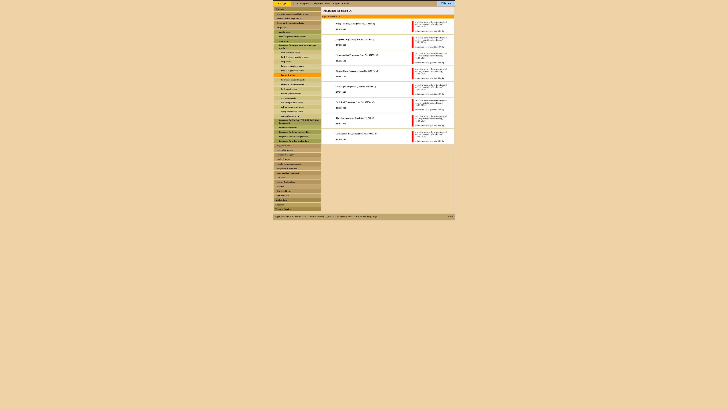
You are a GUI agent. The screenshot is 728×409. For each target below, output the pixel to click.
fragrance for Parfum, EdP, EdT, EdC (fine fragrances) (299, 121)
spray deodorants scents (292, 111)
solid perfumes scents (290, 52)
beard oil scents (288, 75)
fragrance (281, 27)
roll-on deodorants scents (292, 107)
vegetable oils (283, 145)
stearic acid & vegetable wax (290, 18)
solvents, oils (283, 195)
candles (280, 186)
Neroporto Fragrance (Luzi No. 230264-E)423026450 (355, 26)
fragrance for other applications (294, 141)
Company (279, 205)
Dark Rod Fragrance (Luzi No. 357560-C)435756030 (355, 105)
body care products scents (293, 80)
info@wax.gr (372, 217)
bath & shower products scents (295, 57)
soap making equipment (288, 173)
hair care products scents (292, 66)
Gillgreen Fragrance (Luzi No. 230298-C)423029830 (355, 42)
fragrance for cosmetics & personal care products (297, 46)
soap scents (284, 41)
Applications (281, 200)
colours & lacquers (285, 155)
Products (279, 9)
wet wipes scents (288, 98)
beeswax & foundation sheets (290, 23)
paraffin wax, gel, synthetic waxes (292, 14)
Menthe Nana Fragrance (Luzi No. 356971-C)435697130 (357, 74)
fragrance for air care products (293, 136)
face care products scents (292, 70)
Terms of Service (283, 209)
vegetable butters (285, 150)
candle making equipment (289, 164)
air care (281, 177)
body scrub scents (289, 89)
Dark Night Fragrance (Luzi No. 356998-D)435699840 (356, 89)
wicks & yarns (283, 159)
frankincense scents (288, 127)
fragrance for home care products (294, 132)
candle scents (285, 32)
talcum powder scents (291, 93)
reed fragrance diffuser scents (292, 36)
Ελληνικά (446, 3)
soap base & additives (287, 168)
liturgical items (284, 191)
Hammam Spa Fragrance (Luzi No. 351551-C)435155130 (357, 58)
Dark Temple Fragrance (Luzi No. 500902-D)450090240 (356, 136)
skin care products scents (292, 84)
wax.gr (281, 3)
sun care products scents (292, 102)
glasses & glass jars (286, 182)
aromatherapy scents (290, 116)
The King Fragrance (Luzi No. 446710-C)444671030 (355, 121)
